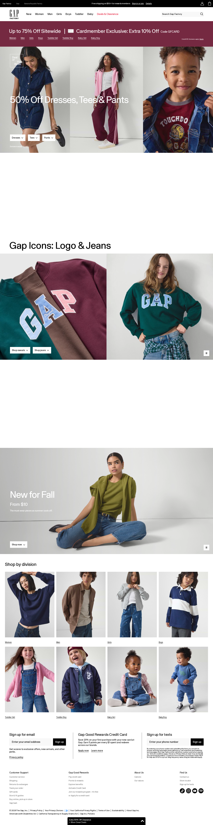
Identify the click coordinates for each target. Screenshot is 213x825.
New (28, 14)
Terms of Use (104, 810)
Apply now (83, 750)
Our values (139, 781)
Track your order (16, 788)
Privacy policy (16, 757)
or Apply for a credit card (79, 796)
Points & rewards (76, 781)
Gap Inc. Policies (87, 814)
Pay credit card (75, 777)
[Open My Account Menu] (202, 3)
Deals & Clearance (107, 14)
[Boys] (183, 608)
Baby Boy (95, 38)
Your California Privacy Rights (83, 810)
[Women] (29, 608)
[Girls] (132, 608)
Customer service (17, 777)
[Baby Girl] (132, 683)
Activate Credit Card (77, 788)
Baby (90, 14)
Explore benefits (76, 784)
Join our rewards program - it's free (83, 792)
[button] (17, 137)
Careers (137, 777)
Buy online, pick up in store (21, 799)
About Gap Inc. (132, 810)
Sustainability (118, 810)
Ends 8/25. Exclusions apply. (190, 39)
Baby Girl (82, 38)
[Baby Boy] (183, 683)
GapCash (13, 803)
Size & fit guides (16, 796)
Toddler (79, 14)
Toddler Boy (68, 38)
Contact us (184, 777)
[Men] (81, 608)
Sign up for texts (187, 784)
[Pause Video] (206, 353)
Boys (68, 14)
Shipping (13, 781)
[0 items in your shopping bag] (209, 3)
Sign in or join (138, 3)
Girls (59, 14)
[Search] (202, 14)
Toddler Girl (53, 38)
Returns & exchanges (18, 784)
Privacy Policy (36, 810)
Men (50, 14)
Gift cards (13, 792)
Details (149, 3)
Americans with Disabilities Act (22, 814)
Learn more (97, 750)
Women (39, 14)
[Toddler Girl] (29, 683)
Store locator (185, 781)
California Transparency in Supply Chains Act (58, 814)
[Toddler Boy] (81, 683)
